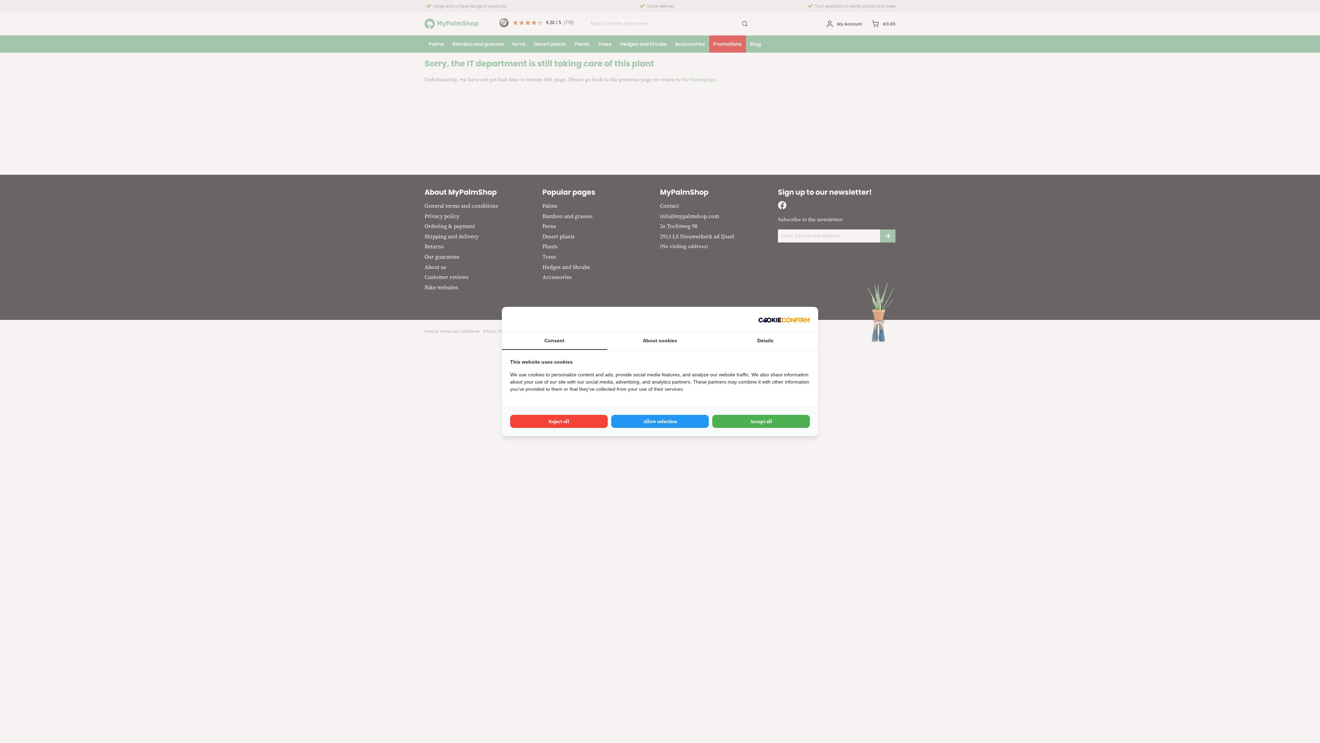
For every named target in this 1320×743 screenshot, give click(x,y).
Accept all (761, 421)
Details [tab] (765, 340)
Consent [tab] (554, 340)
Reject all (559, 421)
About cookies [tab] (660, 340)
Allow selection (660, 421)
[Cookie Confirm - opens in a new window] (784, 319)
